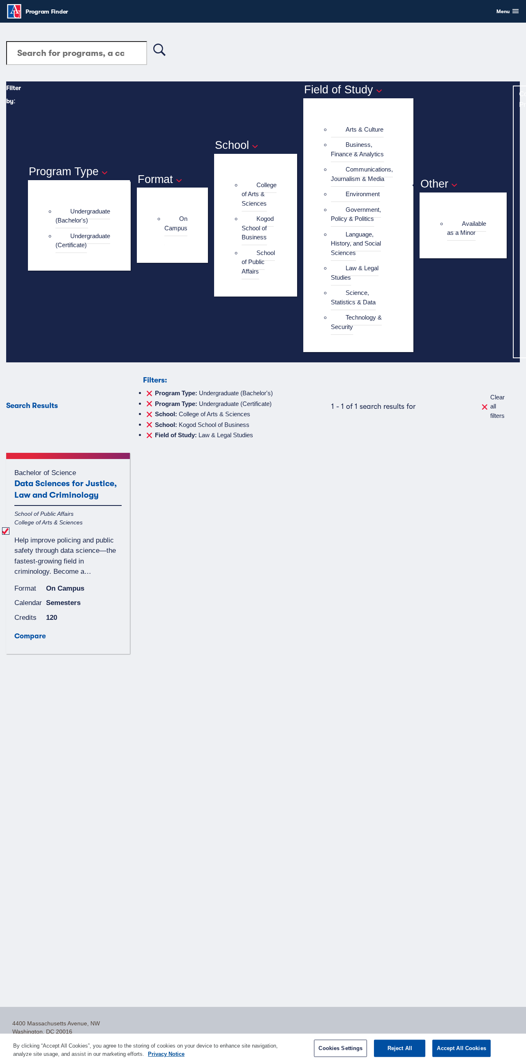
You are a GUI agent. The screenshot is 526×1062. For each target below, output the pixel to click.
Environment (363, 193)
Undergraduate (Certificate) (82, 240)
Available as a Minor (466, 228)
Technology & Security (356, 322)
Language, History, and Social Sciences (356, 243)
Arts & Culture (364, 129)
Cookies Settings (340, 1048)
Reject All (400, 1048)
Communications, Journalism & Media (362, 174)
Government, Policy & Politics (356, 214)
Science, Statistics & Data (353, 297)
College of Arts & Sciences (259, 194)
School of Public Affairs (258, 262)
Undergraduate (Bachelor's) (82, 216)
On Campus (175, 223)
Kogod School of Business (258, 228)
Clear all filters (497, 406)
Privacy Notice (166, 1053)
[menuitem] (82, 216)
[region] (263, 1048)
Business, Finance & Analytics (357, 149)
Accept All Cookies (461, 1048)
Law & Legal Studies (354, 272)
